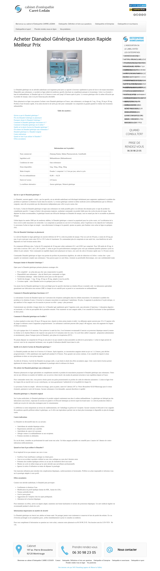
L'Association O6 (131, 45)
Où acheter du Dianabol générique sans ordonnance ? (31, 129)
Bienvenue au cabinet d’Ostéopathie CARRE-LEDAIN (35, 24)
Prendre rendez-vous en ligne (45, 29)
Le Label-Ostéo (131, 49)
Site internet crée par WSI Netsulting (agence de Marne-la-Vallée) (80, 567)
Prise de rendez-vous (134, 144)
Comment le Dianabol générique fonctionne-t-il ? (30, 122)
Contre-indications (20, 134)
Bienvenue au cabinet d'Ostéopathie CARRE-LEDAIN (36, 560)
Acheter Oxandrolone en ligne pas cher (132, 101)
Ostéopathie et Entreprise (104, 24)
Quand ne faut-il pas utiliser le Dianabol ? (28, 136)
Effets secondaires (20, 139)
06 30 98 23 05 (134, 150)
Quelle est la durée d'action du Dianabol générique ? (31, 127)
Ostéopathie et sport (23, 29)
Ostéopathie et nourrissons (128, 24)
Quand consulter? (134, 132)
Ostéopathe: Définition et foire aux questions (75, 24)
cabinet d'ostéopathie (39, 8)
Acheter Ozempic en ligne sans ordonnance (133, 98)
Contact (57, 560)
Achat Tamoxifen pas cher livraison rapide (133, 115)
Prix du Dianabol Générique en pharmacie (28, 118)
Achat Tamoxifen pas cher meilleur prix (133, 119)
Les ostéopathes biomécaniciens (132, 52)
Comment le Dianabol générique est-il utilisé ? (29, 125)
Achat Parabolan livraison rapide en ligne (133, 112)
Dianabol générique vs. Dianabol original (27, 132)
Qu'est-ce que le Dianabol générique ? (26, 115)
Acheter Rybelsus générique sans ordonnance (132, 105)
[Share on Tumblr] (142, 14)
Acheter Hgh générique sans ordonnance (131, 122)
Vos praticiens (65, 29)
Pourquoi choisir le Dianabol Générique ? (27, 120)
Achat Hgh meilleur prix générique (133, 108)
